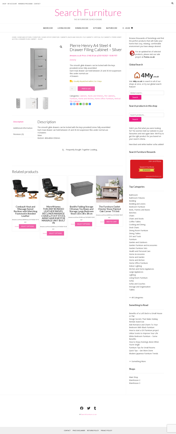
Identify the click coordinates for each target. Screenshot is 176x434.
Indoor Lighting (135, 266)
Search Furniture (88, 12)
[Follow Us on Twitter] (88, 408)
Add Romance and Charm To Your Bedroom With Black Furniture (143, 326)
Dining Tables (134, 233)
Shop (4, 4)
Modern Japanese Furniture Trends (143, 353)
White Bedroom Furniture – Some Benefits (143, 337)
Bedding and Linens (137, 204)
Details (72, 60)
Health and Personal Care (139, 251)
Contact (37, 4)
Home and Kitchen (24, 37)
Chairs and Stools (136, 218)
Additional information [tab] (22, 128)
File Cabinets (88, 37)
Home (14, 37)
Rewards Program (25, 4)
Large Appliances (136, 272)
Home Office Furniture (50, 37)
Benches (132, 212)
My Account (12, 4)
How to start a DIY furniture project (144, 330)
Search (135, 119)
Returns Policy (93, 430)
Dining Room (81, 28)
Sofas (131, 281)
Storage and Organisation (139, 286)
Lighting (132, 275)
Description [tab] (18, 121)
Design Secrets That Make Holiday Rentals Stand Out (143, 320)
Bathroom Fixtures (137, 198)
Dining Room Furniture (138, 230)
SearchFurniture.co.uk (89, 414)
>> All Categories (136, 297)
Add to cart (86, 88)
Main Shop (133, 377)
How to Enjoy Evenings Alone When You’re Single (144, 343)
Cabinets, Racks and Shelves (71, 37)
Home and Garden (136, 257)
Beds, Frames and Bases (139, 210)
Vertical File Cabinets (102, 37)
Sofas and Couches (137, 284)
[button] (61, 47)
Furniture (36, 37)
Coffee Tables (135, 221)
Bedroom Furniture (137, 207)
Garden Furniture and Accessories (143, 245)
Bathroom (111, 28)
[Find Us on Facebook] (81, 408)
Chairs (131, 215)
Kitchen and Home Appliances (141, 269)
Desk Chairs (134, 227)
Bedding (132, 201)
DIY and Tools (135, 236)
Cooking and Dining (137, 224)
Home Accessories (137, 254)
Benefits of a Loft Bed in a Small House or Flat (145, 314)
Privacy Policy (106, 430)
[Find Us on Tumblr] (95, 408)
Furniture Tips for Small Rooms (142, 347)
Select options (27, 226)
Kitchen (97, 28)
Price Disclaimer (79, 430)
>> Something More (137, 361)
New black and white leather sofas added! (142, 144)
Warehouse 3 (134, 383)
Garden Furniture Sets (138, 248)
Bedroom (48, 28)
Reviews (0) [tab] (18, 134)
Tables (132, 289)
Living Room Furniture (138, 278)
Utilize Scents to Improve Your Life (143, 333)
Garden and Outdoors (138, 242)
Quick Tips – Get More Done (141, 350)
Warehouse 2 (134, 380)
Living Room (64, 28)
